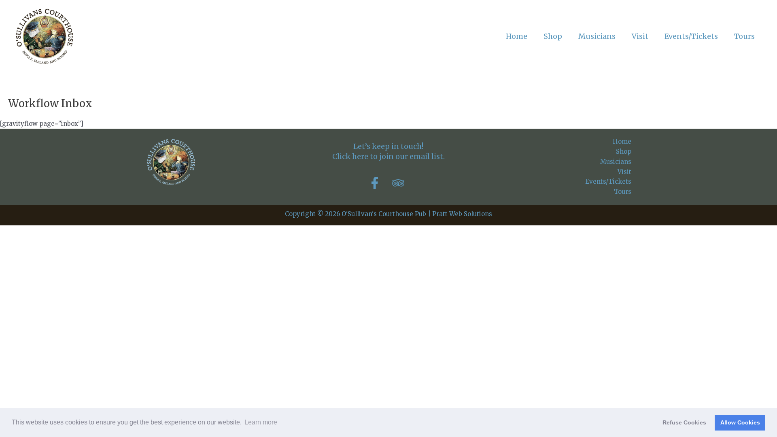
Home (622, 141)
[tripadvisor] (400, 183)
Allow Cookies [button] (740, 422)
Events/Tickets (608, 181)
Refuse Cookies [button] (684, 422)
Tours (622, 191)
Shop (623, 151)
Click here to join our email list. (388, 156)
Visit (624, 172)
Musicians (615, 161)
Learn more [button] (260, 422)
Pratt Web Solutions (462, 214)
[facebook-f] (380, 183)
